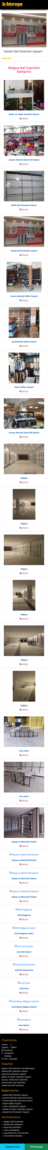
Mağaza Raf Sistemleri (14, 1121)
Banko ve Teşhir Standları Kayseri (18, 1109)
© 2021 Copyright (9, 1058)
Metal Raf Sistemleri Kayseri (15, 1095)
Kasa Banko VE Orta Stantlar (16, 1133)
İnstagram (8, 1053)
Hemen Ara (12, 1147)
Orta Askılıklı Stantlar (13, 1135)
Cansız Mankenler (12, 1130)
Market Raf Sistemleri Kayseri (16, 1112)
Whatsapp (36, 1147)
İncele (24, 118)
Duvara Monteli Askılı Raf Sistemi (18, 1097)
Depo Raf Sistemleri (12, 1127)
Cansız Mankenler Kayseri (14, 1106)
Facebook (8, 1050)
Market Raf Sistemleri (13, 1124)
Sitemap (7, 1056)
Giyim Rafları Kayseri (12, 1103)
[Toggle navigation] (43, 5)
